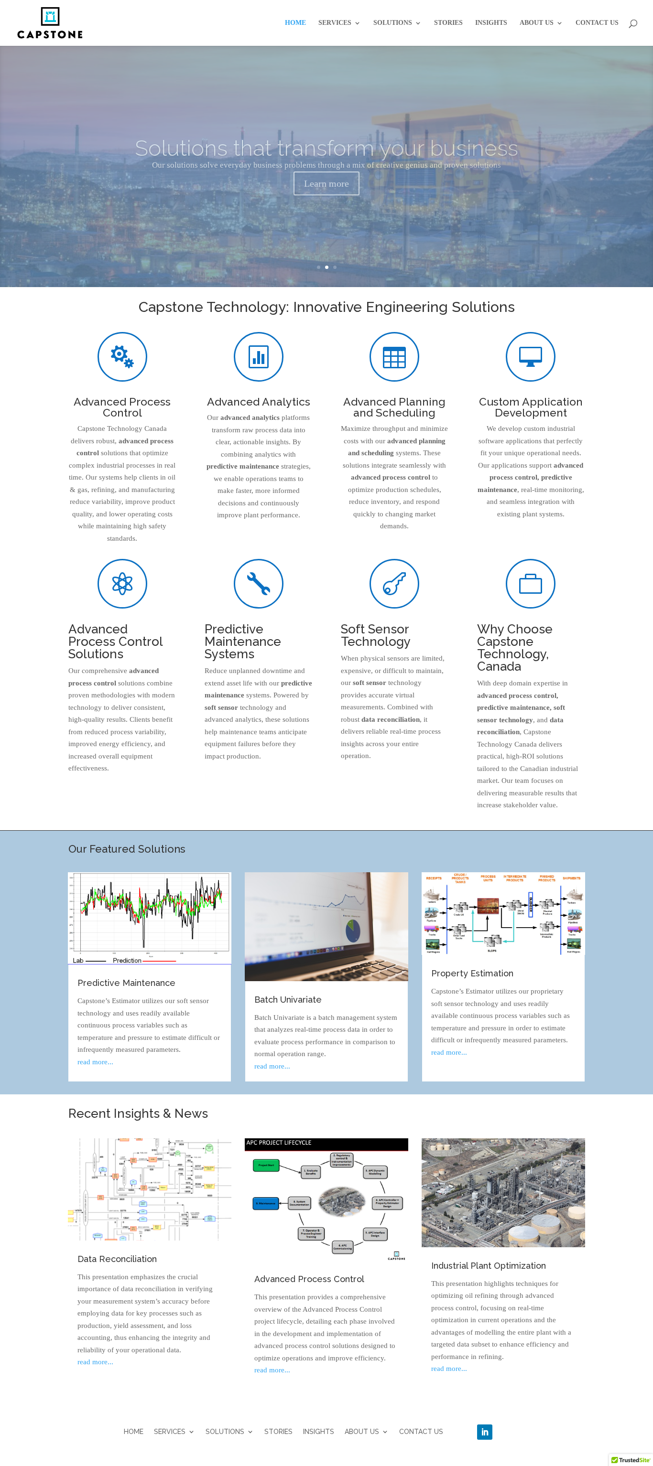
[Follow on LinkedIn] (484, 1432)
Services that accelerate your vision (327, 148)
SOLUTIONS (392, 23)
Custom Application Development (531, 407)
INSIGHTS (491, 23)
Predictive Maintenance (126, 983)
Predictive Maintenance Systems (243, 641)
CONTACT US (597, 23)
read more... (95, 1062)
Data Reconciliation (117, 1259)
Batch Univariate (288, 1000)
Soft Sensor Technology (376, 635)
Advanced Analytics (258, 401)
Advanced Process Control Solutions (115, 641)
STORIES (448, 23)
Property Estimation (472, 973)
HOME (295, 23)
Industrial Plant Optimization (488, 1266)
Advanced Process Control (122, 407)
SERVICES (334, 23)
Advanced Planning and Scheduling (394, 407)
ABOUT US (537, 23)
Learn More (326, 183)
